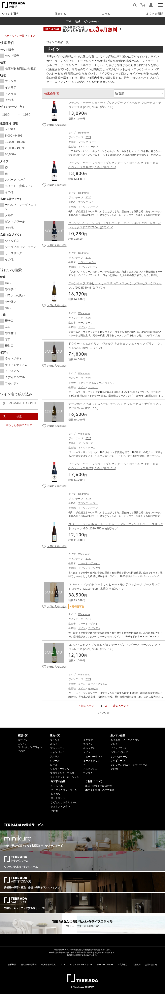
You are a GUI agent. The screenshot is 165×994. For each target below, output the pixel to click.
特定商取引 (123, 964)
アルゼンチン (90, 768)
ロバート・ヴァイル (89, 563)
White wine (84, 313)
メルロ (114, 744)
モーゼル (93, 688)
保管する (60, 13)
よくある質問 (154, 13)
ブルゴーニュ (57, 748)
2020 (88, 197)
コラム (106, 13)
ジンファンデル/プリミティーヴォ (128, 764)
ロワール (55, 760)
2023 (88, 318)
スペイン (88, 744)
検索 (19, 416)
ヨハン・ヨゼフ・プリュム (92, 683)
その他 (21, 751)
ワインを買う (10, 13)
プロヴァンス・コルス (62, 773)
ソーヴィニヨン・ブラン (64, 790)
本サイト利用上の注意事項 (99, 790)
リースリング (58, 798)
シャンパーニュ (58, 752)
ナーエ (91, 327)
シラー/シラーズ (119, 752)
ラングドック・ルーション (64, 777)
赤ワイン (23, 740)
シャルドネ (57, 786)
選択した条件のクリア (19, 425)
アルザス (55, 756)
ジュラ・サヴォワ (59, 768)
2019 (88, 619)
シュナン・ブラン (60, 806)
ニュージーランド (92, 756)
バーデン (93, 146)
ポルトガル (89, 748)
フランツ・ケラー (88, 503)
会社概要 (12, 964)
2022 (88, 378)
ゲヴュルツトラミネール (64, 802)
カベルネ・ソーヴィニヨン (124, 740)
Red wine (83, 132)
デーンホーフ (85, 322)
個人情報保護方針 (29, 964)
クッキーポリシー (105, 964)
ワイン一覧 (18, 35)
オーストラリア (91, 760)
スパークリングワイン (30, 747)
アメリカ (88, 773)
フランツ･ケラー (87, 142)
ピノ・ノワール (118, 748)
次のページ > (121, 705)
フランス (55, 740)
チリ (85, 764)
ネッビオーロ (117, 760)
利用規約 (136, 964)
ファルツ (93, 387)
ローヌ (53, 764)
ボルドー (55, 744)
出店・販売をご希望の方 (98, 786)
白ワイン (23, 743)
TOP (6, 35)
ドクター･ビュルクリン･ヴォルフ (96, 382)
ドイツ (31, 35)
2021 (88, 137)
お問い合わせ (151, 964)
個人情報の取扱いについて (53, 964)
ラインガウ (94, 568)
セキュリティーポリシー (81, 964)
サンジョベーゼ (118, 756)
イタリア (88, 740)
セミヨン (55, 794)
